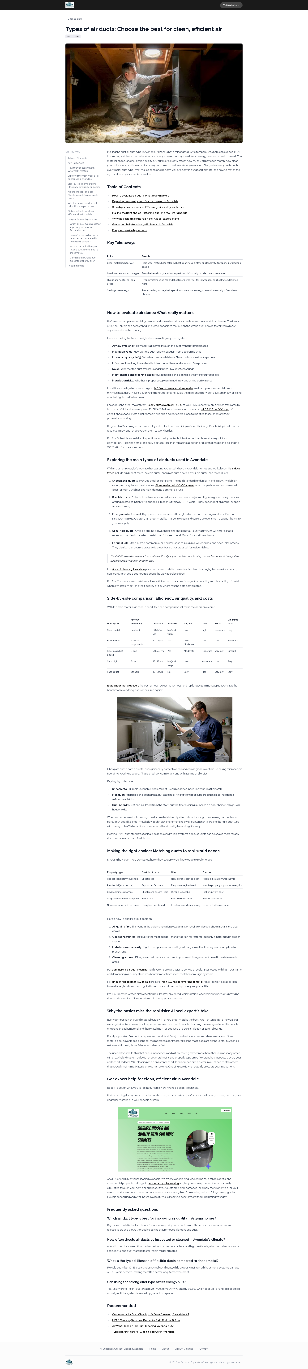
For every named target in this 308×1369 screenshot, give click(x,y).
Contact (204, 1348)
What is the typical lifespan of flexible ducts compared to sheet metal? (85, 249)
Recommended (76, 265)
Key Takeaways (76, 162)
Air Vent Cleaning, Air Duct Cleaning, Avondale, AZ (143, 1326)
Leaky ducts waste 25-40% (165, 405)
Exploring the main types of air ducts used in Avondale (83, 177)
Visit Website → (231, 5)
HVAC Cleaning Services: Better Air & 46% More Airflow (146, 1320)
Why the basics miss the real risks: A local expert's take (82, 204)
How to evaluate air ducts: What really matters (81, 169)
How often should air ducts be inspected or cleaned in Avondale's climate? (84, 238)
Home (153, 1348)
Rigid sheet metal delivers (123, 685)
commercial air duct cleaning (130, 969)
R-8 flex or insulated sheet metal (173, 388)
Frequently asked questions (82, 219)
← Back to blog (73, 18)
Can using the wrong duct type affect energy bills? (83, 259)
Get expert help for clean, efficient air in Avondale (81, 213)
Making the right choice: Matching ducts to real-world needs (83, 195)
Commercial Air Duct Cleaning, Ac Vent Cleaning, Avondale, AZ (150, 1314)
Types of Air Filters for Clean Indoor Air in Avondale (143, 1331)
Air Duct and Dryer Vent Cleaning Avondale (121, 1348)
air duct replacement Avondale (131, 981)
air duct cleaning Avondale (128, 569)
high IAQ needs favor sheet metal (182, 981)
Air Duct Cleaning (184, 1348)
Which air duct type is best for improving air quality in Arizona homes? (85, 227)
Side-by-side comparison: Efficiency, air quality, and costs (84, 185)
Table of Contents (77, 158)
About (165, 1348)
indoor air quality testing (164, 1183)
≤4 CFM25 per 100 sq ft (215, 409)
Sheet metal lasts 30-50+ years (174, 485)
